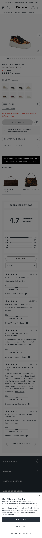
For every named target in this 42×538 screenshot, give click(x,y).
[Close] (39, 495)
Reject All (21, 526)
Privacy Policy (8, 514)
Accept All (21, 519)
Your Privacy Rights (21, 533)
